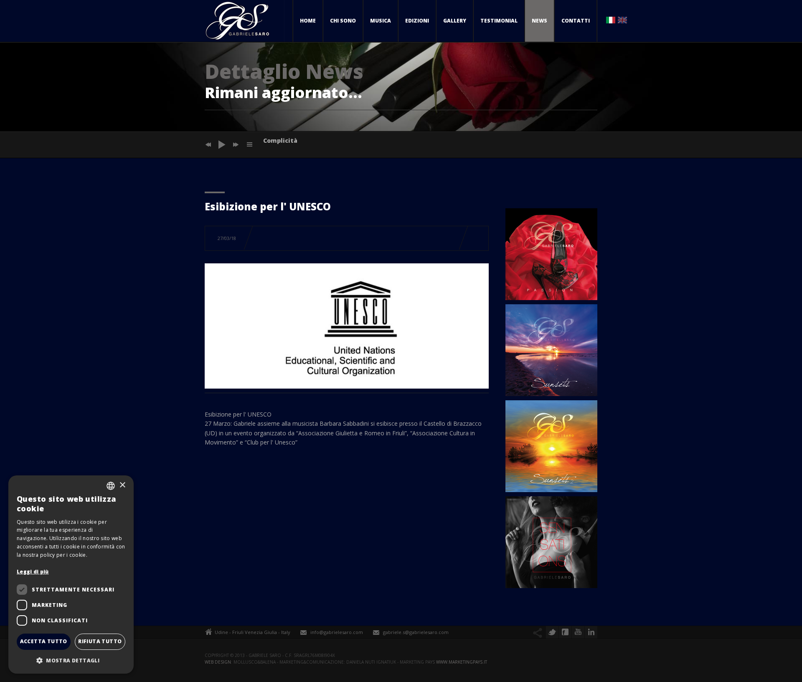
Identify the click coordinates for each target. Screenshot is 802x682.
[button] (71, 660)
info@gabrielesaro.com (336, 632)
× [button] (122, 485)
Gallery (454, 20)
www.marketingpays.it (461, 662)
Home (308, 20)
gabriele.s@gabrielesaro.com (416, 632)
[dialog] (71, 574)
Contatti (575, 20)
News (539, 20)
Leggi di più (33, 571)
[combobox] (111, 486)
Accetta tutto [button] (43, 641)
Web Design (218, 662)
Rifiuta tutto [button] (100, 641)
